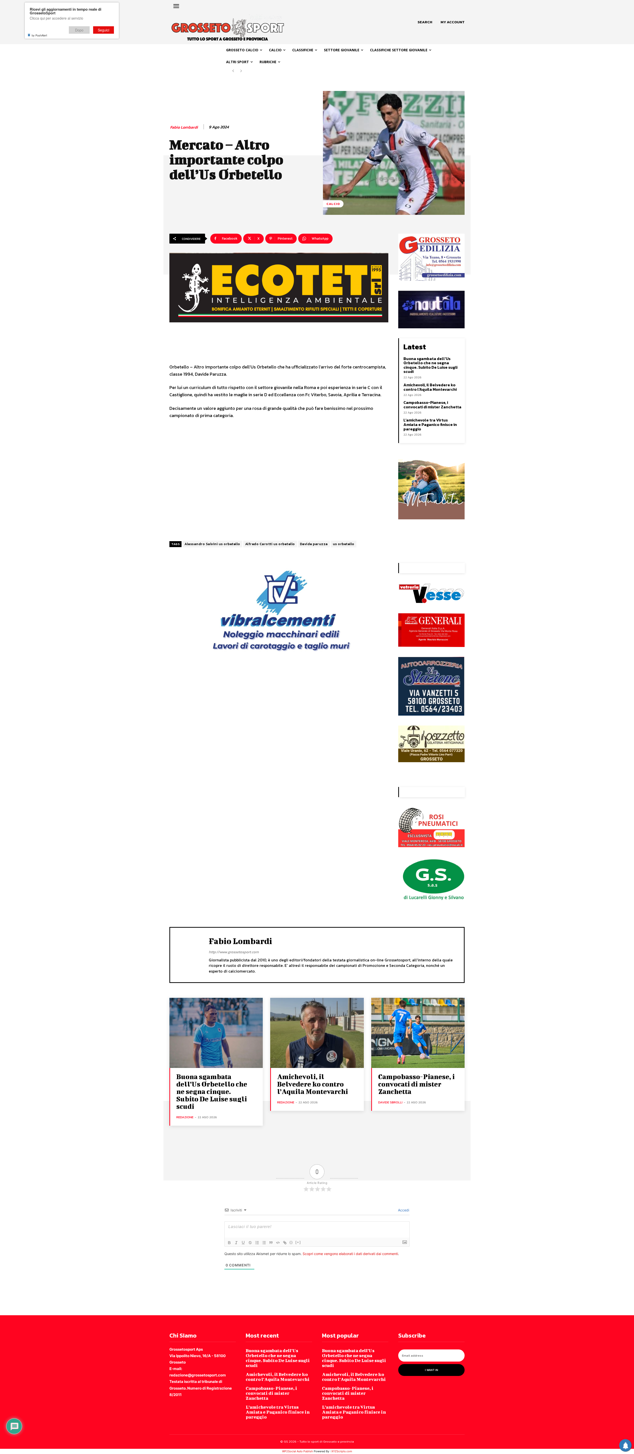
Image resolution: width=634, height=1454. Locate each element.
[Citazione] (270, 1243)
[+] (298, 1242)
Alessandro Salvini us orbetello (212, 544)
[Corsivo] (236, 1243)
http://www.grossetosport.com (234, 952)
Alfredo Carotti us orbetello (270, 544)
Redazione (184, 1117)
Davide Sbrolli (390, 1102)
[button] (425, 22)
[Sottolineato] (243, 1243)
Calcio (333, 203)
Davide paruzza (314, 544)
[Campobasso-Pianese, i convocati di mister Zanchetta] (418, 1033)
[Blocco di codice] (277, 1243)
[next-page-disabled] (241, 71)
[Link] (284, 1243)
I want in (431, 1370)
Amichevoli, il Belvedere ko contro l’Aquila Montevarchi (430, 387)
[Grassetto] (229, 1243)
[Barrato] (250, 1243)
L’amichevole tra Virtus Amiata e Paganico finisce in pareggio (430, 424)
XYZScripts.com (341, 1451)
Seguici (103, 30)
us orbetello (343, 544)
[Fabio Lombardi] (189, 954)
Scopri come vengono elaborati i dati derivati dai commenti (350, 1254)
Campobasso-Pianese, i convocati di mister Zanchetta (432, 404)
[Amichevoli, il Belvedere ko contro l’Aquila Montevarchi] (317, 1033)
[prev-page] (233, 71)
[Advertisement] (278, 480)
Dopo (79, 30)
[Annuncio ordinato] (257, 1243)
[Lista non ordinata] (264, 1243)
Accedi (403, 1210)
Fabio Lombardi (184, 127)
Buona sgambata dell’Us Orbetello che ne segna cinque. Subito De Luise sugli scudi (430, 365)
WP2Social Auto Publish (297, 1451)
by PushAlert (39, 35)
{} (291, 1242)
